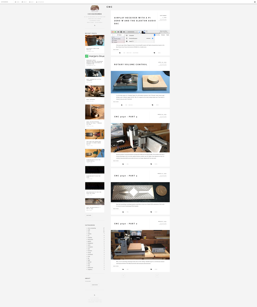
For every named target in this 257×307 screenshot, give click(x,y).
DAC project (143, 45)
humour (89, 262)
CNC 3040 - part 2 (126, 224)
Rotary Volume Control (131, 64)
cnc (128, 269)
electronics (90, 239)
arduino (89, 233)
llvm (89, 265)
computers (90, 247)
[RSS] (94, 25)
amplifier (90, 237)
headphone (135, 52)
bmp (89, 256)
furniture (90, 250)
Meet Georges (91, 99)
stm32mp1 (90, 254)
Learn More (95, 284)
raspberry (90, 269)
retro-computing (92, 228)
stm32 (89, 252)
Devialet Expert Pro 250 (134, 95)
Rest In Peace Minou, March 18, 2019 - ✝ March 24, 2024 (94, 123)
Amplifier (129, 52)
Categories (4, 1)
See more (88, 215)
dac (88, 258)
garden (89, 241)
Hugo (101, 301)
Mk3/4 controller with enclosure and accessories (140, 263)
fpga (89, 260)
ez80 (89, 230)
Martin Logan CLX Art (129, 97)
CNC (124, 52)
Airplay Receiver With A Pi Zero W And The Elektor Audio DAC (135, 21)
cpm (89, 248)
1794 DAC (136, 47)
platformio (90, 267)
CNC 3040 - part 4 (126, 117)
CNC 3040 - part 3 (126, 176)
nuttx (89, 245)
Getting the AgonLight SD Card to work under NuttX (94, 143)
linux (89, 263)
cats (89, 232)
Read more (116, 49)
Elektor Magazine (128, 45)
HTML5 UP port (91, 301)
